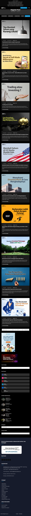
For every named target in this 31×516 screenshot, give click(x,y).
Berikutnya (26, 329)
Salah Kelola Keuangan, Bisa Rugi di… (8, 409)
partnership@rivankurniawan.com (15, 471)
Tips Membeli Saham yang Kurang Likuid (11, 42)
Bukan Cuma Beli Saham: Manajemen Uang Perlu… (15, 5)
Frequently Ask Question (5, 507)
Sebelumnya (4, 329)
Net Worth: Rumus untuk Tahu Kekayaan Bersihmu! (15, 4)
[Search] (29, 367)
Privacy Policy (3, 506)
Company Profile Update (5, 486)
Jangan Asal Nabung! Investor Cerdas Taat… (8, 399)
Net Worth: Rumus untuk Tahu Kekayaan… (8, 414)
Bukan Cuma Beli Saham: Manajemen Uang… (8, 419)
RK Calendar (3, 495)
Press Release (4, 492)
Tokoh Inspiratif (4, 497)
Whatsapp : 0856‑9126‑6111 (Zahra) (8, 475)
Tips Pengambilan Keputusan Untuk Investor (12, 289)
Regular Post (15, 40)
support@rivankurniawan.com (13, 469)
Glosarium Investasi (5, 488)
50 (22, 329)
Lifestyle (3, 490)
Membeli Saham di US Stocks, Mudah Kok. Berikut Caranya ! (15, 165)
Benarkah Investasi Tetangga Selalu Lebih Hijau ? (13, 258)
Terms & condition (4, 505)
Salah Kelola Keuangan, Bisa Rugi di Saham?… (15, 3)
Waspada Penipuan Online (6, 499)
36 (12, 329)
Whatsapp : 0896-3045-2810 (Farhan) (9, 473)
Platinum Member (23, 7)
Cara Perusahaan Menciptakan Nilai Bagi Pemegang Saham (15, 134)
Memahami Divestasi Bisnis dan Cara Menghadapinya (14, 195)
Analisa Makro (4, 483)
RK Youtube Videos (4, 496)
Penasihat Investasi (5, 491)
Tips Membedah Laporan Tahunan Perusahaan (12, 320)
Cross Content (4, 487)
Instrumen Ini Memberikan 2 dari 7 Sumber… (15, 2)
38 (17, 329)
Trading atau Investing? (7, 104)
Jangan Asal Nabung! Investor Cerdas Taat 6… (15, 1)
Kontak (17, 513)
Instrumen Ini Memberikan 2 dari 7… (8, 404)
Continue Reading (5, 47)
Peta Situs (20, 513)
